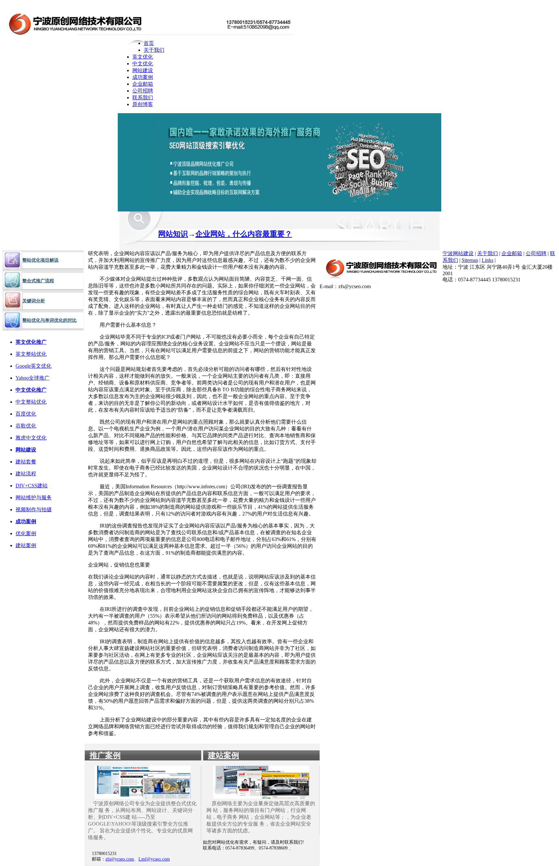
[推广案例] (143, 797)
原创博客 (142, 104)
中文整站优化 (31, 402)
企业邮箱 (142, 84)
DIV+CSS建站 (32, 485)
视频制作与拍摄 (34, 509)
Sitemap (470, 260)
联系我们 (142, 97)
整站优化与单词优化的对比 (49, 320)
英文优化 (142, 57)
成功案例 (142, 77)
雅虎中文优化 (31, 437)
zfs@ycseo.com (119, 859)
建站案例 (26, 545)
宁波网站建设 (458, 253)
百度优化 (26, 414)
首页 (149, 43)
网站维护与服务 (34, 497)
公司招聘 (142, 90)
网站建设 (142, 70)
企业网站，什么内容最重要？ (243, 234)
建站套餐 (26, 461)
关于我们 (154, 50)
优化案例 (26, 533)
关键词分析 (33, 300)
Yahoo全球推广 (32, 378)
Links (487, 260)
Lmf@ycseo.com (154, 859)
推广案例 (105, 755)
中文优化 (142, 63)
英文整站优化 (31, 354)
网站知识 (173, 234)
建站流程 (26, 473)
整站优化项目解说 (40, 260)
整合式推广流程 (38, 280)
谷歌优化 (26, 425)
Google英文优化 (33, 366)
